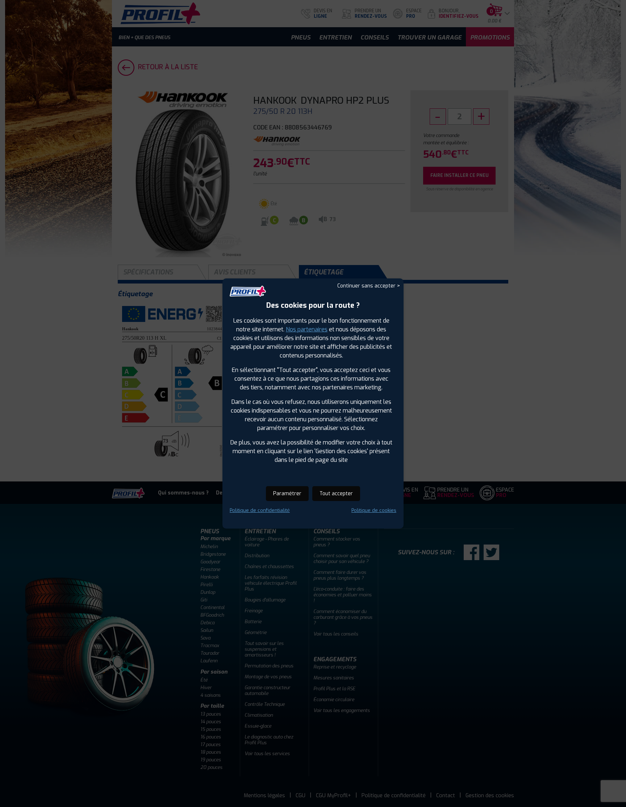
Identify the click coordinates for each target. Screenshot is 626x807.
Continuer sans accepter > (368, 285)
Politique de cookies (373, 510)
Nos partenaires (306, 329)
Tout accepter (336, 493)
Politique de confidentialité (260, 510)
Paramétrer (287, 493)
